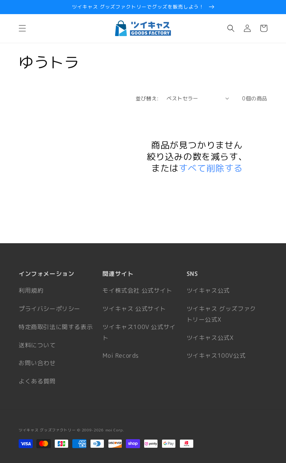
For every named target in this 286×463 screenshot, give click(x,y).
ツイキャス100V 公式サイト (138, 332)
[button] (22, 28)
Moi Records (120, 355)
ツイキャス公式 (208, 290)
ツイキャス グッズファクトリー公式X (221, 314)
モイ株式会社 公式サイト (137, 290)
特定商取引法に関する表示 (56, 327)
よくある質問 (37, 381)
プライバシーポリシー (49, 309)
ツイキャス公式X (210, 338)
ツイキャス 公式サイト (134, 309)
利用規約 (31, 290)
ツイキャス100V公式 (216, 355)
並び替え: (147, 98)
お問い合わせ (37, 363)
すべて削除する (211, 168)
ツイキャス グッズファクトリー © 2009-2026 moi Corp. (71, 430)
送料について (37, 345)
